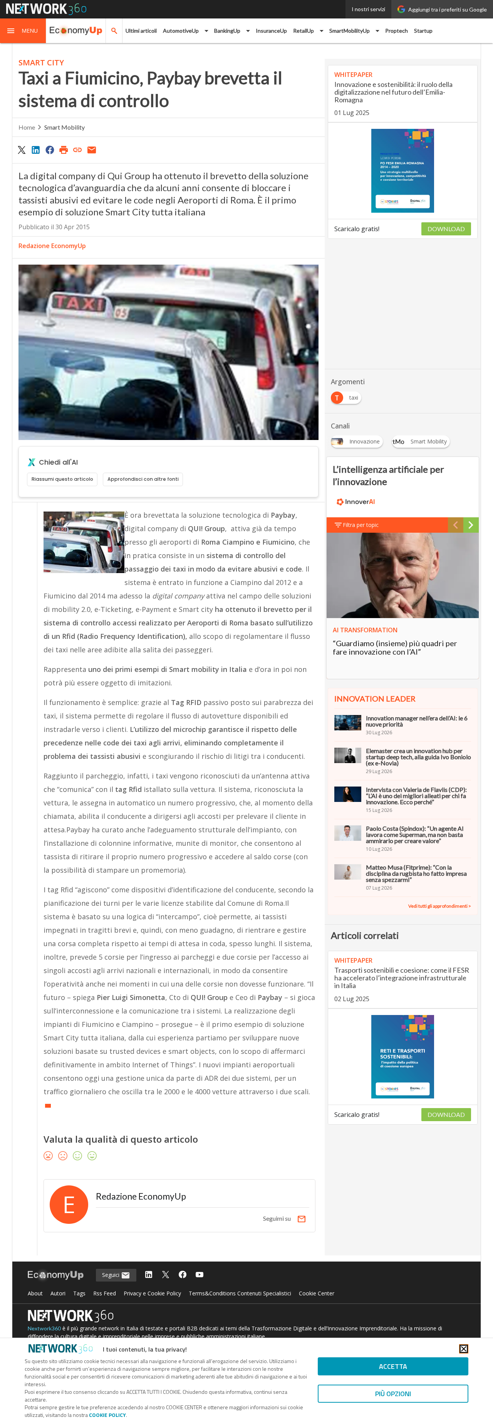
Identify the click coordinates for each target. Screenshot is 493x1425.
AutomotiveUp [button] (181, 30)
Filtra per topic (361, 524)
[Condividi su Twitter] (21, 150)
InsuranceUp (271, 30)
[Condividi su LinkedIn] (35, 150)
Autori (57, 1293)
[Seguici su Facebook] (182, 1275)
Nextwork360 (44, 1328)
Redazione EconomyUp (52, 246)
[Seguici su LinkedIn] (148, 1275)
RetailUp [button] (303, 30)
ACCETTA (393, 1366)
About (35, 1293)
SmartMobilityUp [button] (349, 30)
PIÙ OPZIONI (393, 1393)
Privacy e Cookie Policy (152, 1293)
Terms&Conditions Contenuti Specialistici (240, 1293)
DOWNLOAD (446, 228)
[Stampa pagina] (63, 150)
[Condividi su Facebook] (50, 150)
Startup (423, 30)
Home (26, 127)
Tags (79, 1293)
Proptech (396, 30)
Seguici (111, 1274)
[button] (23, 30)
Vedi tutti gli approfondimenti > (439, 906)
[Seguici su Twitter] (165, 1275)
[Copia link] (78, 150)
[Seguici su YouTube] (199, 1275)
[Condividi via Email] (92, 150)
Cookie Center (316, 1293)
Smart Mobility (64, 127)
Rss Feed (104, 1293)
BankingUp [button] (227, 30)
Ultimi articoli (141, 30)
